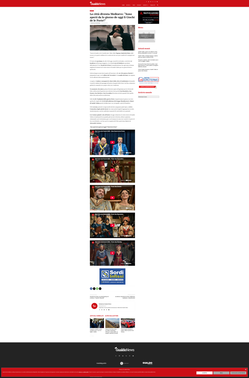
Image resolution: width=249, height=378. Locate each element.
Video (134, 5)
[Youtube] (157, 2)
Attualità (94, 8)
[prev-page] (90, 336)
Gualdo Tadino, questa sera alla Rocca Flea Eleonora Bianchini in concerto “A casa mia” (147, 52)
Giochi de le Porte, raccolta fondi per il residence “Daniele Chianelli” (99, 297)
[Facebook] (146, 2)
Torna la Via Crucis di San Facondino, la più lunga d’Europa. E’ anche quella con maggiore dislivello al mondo (148, 65)
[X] (155, 2)
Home (123, 5)
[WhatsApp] (97, 288)
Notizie (128, 5)
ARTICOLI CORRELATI (97, 316)
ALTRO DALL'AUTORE (111, 316)
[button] (245, 369)
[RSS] (153, 2)
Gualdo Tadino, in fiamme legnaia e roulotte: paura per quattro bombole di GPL (148, 56)
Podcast (139, 5)
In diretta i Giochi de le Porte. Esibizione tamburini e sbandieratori (125, 297)
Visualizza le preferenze (238, 373)
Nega (221, 373)
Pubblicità (152, 5)
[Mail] (151, 2)
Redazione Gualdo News (105, 304)
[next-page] (93, 336)
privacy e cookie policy (84, 372)
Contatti (145, 5)
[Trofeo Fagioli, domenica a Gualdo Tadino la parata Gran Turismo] (128, 323)
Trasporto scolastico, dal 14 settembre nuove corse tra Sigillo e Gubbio (96, 330)
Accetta (204, 373)
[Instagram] (149, 2)
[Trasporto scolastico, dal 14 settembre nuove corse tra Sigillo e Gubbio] (97, 323)
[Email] (100, 288)
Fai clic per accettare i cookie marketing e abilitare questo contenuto (146, 36)
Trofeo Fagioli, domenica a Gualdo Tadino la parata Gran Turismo (127, 330)
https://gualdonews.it (102, 305)
